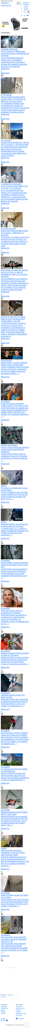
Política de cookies (21, 1013)
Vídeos (26, 6)
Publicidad (19, 1006)
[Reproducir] (2, 75)
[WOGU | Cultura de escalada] (9, 4)
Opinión (26, 9)
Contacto (18, 1010)
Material (26, 8)
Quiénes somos (20, 1008)
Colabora (18, 1011)
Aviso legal (19, 1015)
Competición (25, 4)
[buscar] (28, 11)
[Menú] (18, 3)
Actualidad (26, 2)
